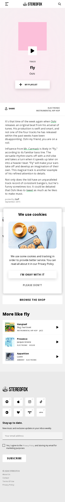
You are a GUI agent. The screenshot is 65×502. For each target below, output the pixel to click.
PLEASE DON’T (32, 285)
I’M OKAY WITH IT (32, 274)
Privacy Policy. (46, 264)
